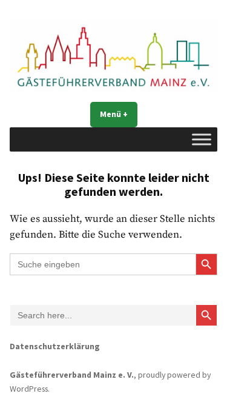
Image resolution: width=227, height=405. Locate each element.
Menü (118, 114)
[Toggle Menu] (201, 140)
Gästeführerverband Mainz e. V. (72, 374)
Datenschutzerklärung (55, 346)
